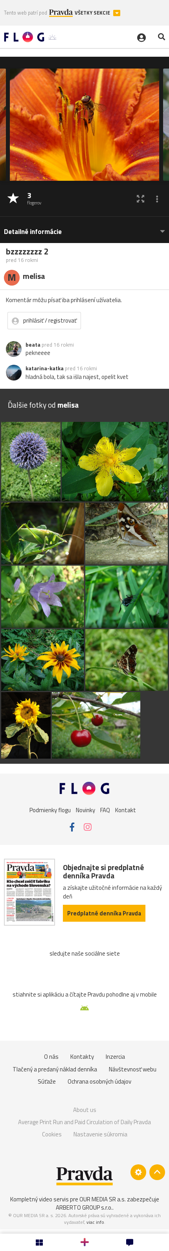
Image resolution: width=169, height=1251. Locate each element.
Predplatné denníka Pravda (104, 913)
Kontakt (125, 810)
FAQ (105, 810)
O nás (51, 1056)
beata (33, 345)
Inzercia (115, 1056)
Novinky (85, 810)
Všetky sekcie (93, 13)
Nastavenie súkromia (100, 1134)
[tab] (84, 228)
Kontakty (82, 1056)
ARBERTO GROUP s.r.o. (84, 1207)
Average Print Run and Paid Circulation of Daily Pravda (84, 1122)
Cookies (52, 1134)
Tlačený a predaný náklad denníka (55, 1069)
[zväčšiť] (140, 198)
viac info (95, 1222)
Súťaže (47, 1081)
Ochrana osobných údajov (99, 1081)
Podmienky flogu (50, 810)
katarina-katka (45, 368)
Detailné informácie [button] (33, 232)
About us (84, 1110)
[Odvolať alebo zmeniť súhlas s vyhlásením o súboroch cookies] (138, 1172)
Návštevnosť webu (132, 1069)
